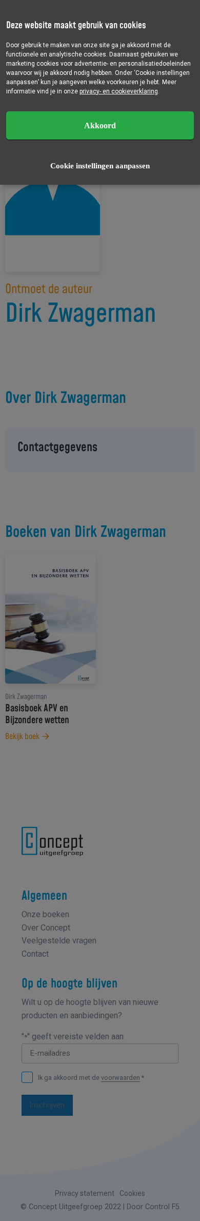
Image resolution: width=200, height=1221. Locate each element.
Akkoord (100, 125)
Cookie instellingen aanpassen (100, 166)
